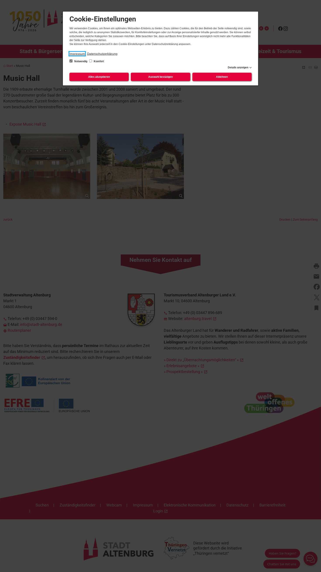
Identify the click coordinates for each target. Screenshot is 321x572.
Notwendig (81, 61)
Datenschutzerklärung (102, 53)
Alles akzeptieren (99, 76)
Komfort (98, 61)
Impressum (77, 53)
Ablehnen (222, 76)
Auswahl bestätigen (160, 76)
